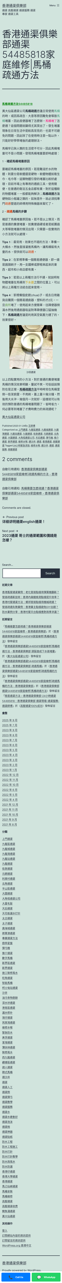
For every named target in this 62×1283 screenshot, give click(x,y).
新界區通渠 (8, 963)
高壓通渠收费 (10, 1206)
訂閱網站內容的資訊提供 (16, 1235)
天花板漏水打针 (11, 913)
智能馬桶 (7, 982)
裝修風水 (7, 1052)
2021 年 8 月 (9, 824)
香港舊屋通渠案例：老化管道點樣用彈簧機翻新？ (30, 592)
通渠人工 (7, 1087)
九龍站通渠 (16, 433)
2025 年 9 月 (9, 720)
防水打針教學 (10, 1156)
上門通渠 (23, 429)
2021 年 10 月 (10, 814)
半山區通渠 (8, 888)
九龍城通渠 (47, 429)
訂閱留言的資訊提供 (14, 1240)
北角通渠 (7, 883)
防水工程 (7, 1141)
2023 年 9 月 (9, 730)
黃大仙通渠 (8, 1216)
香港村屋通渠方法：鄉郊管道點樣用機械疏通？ (29, 602)
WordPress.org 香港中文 (16, 1245)
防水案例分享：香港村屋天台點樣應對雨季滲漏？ (30, 611)
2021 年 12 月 (10, 804)
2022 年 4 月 (10, 799)
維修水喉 (23, 441)
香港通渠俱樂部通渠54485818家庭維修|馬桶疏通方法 (30, 636)
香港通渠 (47, 441)
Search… (7, 564)
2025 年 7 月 (9, 725)
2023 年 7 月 (9, 740)
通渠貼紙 (7, 1136)
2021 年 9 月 (9, 819)
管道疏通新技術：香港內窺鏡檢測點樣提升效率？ (30, 597)
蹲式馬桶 (7, 1072)
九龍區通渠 (34, 429)
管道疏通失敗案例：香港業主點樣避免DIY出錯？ (30, 607)
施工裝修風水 (10, 972)
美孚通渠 (7, 1037)
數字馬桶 (7, 958)
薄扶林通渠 (8, 1047)
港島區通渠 (8, 1007)
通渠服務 (7, 1106)
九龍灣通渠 (8, 853)
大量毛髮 (7, 903)
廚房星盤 (7, 943)
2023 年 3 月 (9, 760)
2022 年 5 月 (9, 794)
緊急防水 (7, 1032)
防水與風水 (8, 1161)
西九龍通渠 (8, 1057)
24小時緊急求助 (21, 445)
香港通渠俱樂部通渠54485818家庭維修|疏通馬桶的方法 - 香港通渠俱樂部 (29, 474)
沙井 (4, 992)
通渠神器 (7, 1131)
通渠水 (6, 1112)
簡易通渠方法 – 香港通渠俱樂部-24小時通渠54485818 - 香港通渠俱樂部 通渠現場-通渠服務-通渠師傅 (30, 700)
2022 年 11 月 (10, 779)
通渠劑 (6, 1092)
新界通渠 (12, 441)
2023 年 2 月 (9, 765)
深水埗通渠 (8, 1002)
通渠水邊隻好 (10, 1116)
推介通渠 (7, 953)
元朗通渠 (48, 433)
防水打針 (7, 1151)
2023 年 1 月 (9, 769)
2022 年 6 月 (9, 789)
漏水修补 (7, 1012)
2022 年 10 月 (10, 784)
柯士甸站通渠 (10, 987)
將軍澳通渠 (8, 933)
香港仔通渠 (8, 1171)
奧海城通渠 (8, 928)
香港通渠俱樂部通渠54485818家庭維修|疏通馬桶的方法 (29, 671)
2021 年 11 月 (10, 809)
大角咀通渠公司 (26, 437)
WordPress (34, 1270)
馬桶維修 (7, 1196)
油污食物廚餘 (10, 997)
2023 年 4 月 (10, 754)
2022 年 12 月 (10, 774)
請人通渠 (7, 1067)
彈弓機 (49, 437)
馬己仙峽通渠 (10, 1186)
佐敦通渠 (38, 433)
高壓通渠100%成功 (31, 705)
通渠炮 (6, 1126)
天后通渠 (40, 437)
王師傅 (31, 425)
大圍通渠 (12, 437)
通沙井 (32, 441)
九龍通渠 (27, 433)
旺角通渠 (7, 978)
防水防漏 (7, 1166)
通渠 (39, 441)
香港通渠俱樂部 (14, 5)
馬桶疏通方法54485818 (17, 103)
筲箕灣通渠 (8, 1022)
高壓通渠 (12, 449)
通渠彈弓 (7, 1097)
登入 (4, 1230)
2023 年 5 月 (9, 750)
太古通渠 (7, 918)
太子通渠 (7, 923)
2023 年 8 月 (9, 735)
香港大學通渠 (10, 1176)
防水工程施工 (10, 1146)
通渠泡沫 (7, 1121)
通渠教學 (7, 1102)
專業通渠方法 (10, 938)
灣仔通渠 (7, 1017)
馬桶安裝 (7, 1191)
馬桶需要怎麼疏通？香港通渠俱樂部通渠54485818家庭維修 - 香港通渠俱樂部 (30, 493)
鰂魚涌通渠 (8, 1211)
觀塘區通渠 (8, 1062)
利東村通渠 (8, 878)
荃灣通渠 (7, 1042)
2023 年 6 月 (9, 745)
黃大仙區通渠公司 (13, 417)
